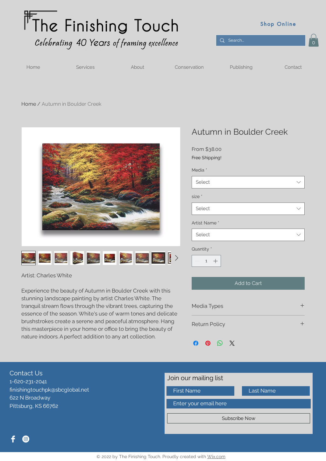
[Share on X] (232, 343)
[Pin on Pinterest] (208, 343)
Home (28, 104)
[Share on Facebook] (196, 343)
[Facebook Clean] (13, 439)
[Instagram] (25, 439)
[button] (313, 40)
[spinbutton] (206, 260)
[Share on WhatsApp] (220, 343)
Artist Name (205, 222)
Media (199, 170)
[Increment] (216, 260)
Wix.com (216, 456)
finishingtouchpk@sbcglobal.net (49, 390)
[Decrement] (197, 260)
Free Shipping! (207, 157)
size (197, 196)
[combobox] (248, 182)
